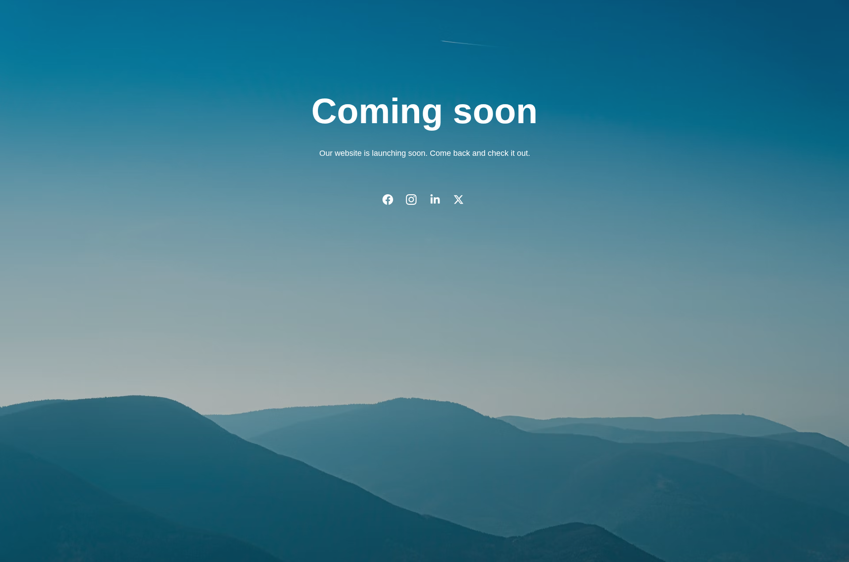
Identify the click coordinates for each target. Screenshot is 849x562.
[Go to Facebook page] (392, 199)
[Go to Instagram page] (415, 199)
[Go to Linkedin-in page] (439, 199)
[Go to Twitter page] (458, 199)
